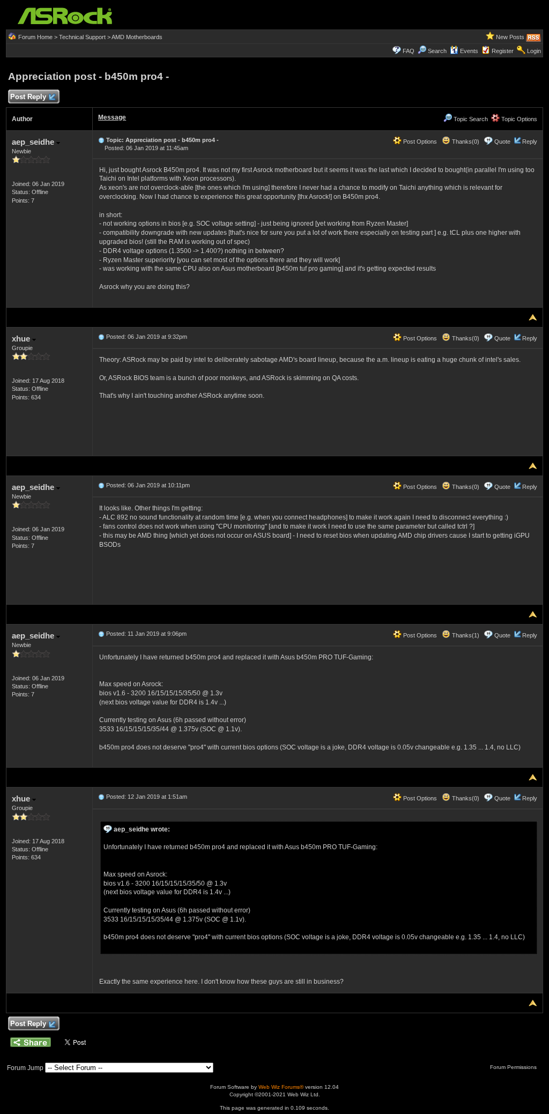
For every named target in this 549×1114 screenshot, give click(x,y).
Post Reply (28, 97)
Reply (529, 141)
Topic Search (470, 119)
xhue (22, 338)
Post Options (419, 141)
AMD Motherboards (137, 37)
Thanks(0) (464, 141)
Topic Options (518, 119)
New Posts (510, 37)
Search (437, 51)
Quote (502, 141)
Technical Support (82, 37)
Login (534, 51)
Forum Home (35, 37)
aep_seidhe (34, 141)
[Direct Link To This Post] (101, 140)
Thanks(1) (464, 635)
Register (503, 51)
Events (469, 51)
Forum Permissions (514, 1067)
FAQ (408, 51)
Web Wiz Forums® (280, 1087)
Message (112, 117)
